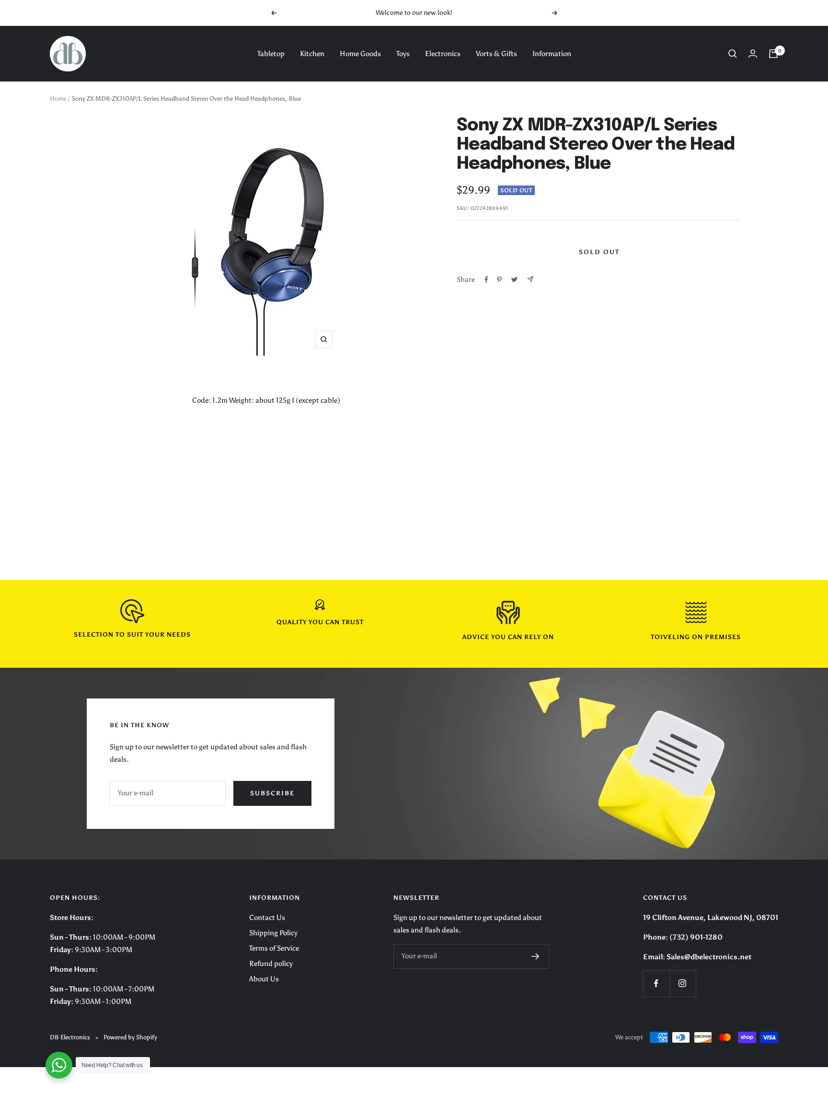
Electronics (442, 53)
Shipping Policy (273, 933)
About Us (264, 979)
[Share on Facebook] (486, 279)
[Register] (535, 956)
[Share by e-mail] (530, 279)
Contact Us (267, 917)
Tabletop (271, 53)
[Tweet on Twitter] (514, 279)
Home (58, 98)
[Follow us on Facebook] (656, 983)
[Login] (752, 53)
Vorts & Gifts (496, 53)
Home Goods (360, 53)
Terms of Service (274, 948)
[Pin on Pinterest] (499, 279)
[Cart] (773, 53)
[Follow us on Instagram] (682, 983)
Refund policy (271, 963)
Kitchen (312, 53)
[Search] (732, 53)
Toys (403, 53)
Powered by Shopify (130, 1037)
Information (551, 53)
